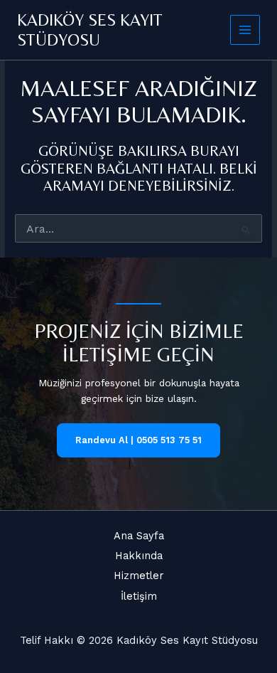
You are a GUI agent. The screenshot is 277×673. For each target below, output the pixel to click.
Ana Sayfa (139, 535)
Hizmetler (138, 575)
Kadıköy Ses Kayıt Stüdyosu (90, 29)
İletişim (139, 596)
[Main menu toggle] (245, 30)
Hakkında (139, 555)
